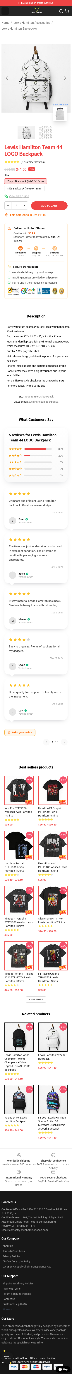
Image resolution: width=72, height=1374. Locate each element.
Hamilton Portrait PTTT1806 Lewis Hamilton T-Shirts (14, 867)
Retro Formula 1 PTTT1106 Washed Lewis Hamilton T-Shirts (52, 867)
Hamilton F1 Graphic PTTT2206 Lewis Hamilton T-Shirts (50, 812)
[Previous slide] (7, 78)
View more (36, 999)
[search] (61, 11)
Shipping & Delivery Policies (18, 1283)
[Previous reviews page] (46, 742)
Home (5, 22)
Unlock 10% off (7, 1358)
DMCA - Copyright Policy (16, 1261)
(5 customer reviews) (33, 162)
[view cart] (67, 11)
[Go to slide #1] (26, 132)
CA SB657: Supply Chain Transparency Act (27, 1266)
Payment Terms (11, 1288)
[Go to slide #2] (45, 132)
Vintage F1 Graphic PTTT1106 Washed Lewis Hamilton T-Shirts (18, 922)
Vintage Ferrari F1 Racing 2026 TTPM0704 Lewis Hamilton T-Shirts (18, 977)
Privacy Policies (11, 1256)
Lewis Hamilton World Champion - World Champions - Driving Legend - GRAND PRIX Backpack (17, 1062)
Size (6, 175)
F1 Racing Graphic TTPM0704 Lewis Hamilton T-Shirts (48, 977)
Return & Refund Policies (17, 1293)
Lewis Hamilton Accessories (31, 22)
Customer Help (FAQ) (15, 1304)
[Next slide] (65, 78)
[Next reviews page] (64, 742)
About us (8, 1246)
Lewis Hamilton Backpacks (19, 28)
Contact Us (9, 1298)
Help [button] (65, 1369)
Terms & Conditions (14, 1251)
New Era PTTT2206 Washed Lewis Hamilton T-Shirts (18, 812)
